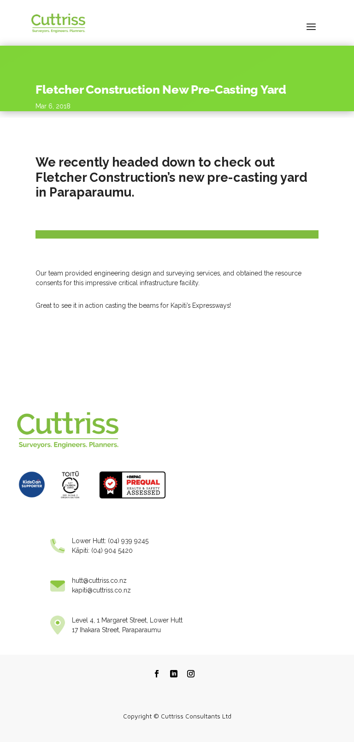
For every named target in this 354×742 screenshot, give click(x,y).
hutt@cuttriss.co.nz (99, 580)
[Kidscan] (32, 501)
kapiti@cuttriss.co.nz (101, 590)
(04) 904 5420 (112, 550)
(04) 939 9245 (128, 541)
